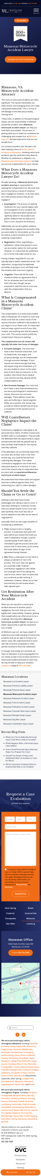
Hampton (16, 1113)
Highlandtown (7, 1084)
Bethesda (5, 1052)
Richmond (13, 1101)
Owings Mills (6, 1067)
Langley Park (27, 1078)
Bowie (30, 908)
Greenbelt (23, 1058)
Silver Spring (10, 908)
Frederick (10, 913)
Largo (33, 1061)
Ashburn (23, 1098)
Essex (36, 1067)
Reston (4, 1101)
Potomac (5, 1046)
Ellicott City (22, 1064)
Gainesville (18, 1116)
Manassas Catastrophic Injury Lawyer (18, 724)
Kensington (28, 1052)
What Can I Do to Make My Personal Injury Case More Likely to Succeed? (21, 738)
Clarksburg (13, 1058)
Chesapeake (10, 918)
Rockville (33, 1043)
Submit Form (20, 894)
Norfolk (4, 1121)
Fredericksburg (30, 1116)
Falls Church (24, 1110)
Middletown (27, 1049)
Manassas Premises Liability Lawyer (18, 686)
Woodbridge (6, 1116)
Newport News (19, 1095)
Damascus (31, 1046)
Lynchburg (6, 1104)
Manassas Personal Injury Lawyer (17, 690)
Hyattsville (19, 1084)
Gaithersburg (7, 1055)
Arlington (32, 1092)
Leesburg (31, 923)
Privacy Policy (21, 884)
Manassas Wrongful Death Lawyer (17, 715)
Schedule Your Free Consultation (20, 59)
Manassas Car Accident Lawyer (16, 682)
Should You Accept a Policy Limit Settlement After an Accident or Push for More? (21, 758)
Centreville (16, 1104)
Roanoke (29, 1101)
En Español (21, 20)
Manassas (30, 918)
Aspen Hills (21, 1046)
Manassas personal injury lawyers (16, 161)
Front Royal (13, 1110)
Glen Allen (10, 923)
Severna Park (31, 913)
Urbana (4, 1058)
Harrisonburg (18, 1107)
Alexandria (32, 1119)
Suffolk (21, 1101)
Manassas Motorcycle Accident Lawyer (20, 694)
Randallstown (16, 1070)
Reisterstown (27, 1067)
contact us (6, 665)
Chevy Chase (20, 1055)
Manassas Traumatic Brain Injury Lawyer (19, 711)
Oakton (34, 1110)
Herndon (5, 1098)
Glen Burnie (19, 1075)
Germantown (17, 1052)
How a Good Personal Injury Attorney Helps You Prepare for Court (21, 750)
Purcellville (6, 1113)
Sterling (31, 1098)
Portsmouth (26, 1113)
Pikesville (32, 1064)
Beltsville (26, 1061)
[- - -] (36, 10)
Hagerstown (6, 1049)
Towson (16, 1067)
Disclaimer (9, 887)
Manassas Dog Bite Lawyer (14, 720)
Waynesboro (30, 1107)
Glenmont (28, 1081)
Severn (31, 1072)
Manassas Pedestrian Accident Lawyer (19, 707)
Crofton (24, 1072)
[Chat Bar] (20, 1172)
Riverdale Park (7, 1081)
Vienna (4, 1110)
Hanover (17, 1049)
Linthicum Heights (31, 1070)
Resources (20, 1163)
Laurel (4, 1064)
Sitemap (20, 1167)
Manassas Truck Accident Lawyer (16, 703)
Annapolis (15, 1072)
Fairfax (14, 1119)
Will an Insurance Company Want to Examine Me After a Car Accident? (21, 765)
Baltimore (5, 1072)
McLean (30, 1095)
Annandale (6, 1107)
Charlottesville (28, 1104)
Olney (12, 1046)
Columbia (12, 1064)
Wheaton (19, 1081)
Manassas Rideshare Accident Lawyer (18, 698)
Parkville (5, 1070)
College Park (15, 1061)
